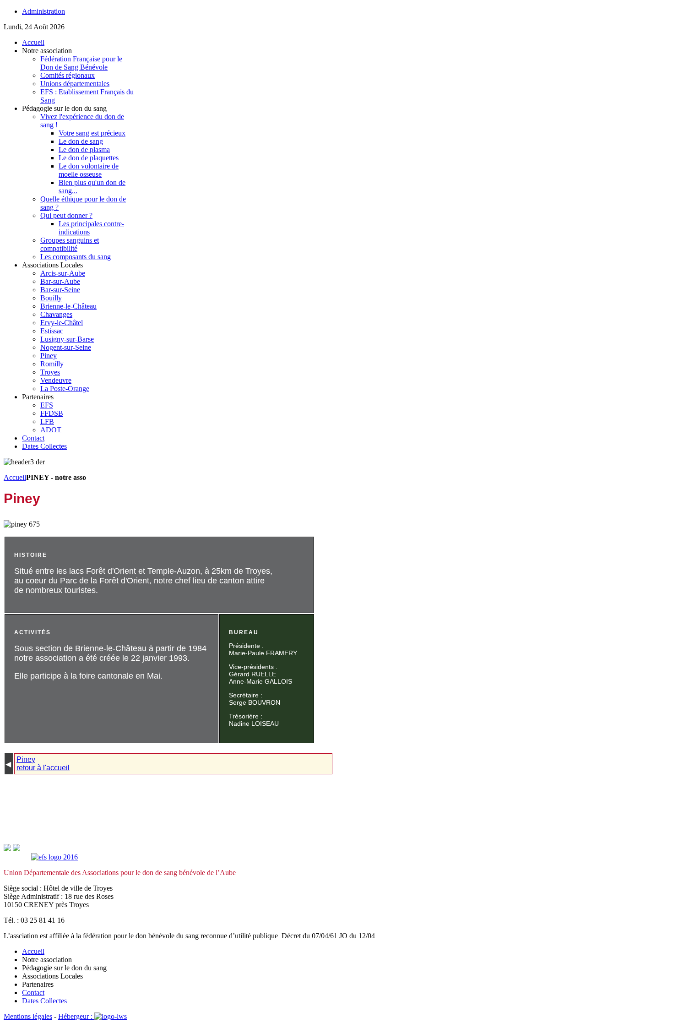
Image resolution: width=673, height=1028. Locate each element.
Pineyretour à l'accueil (43, 764)
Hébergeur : (76, 1016)
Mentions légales (28, 1016)
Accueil (15, 477)
